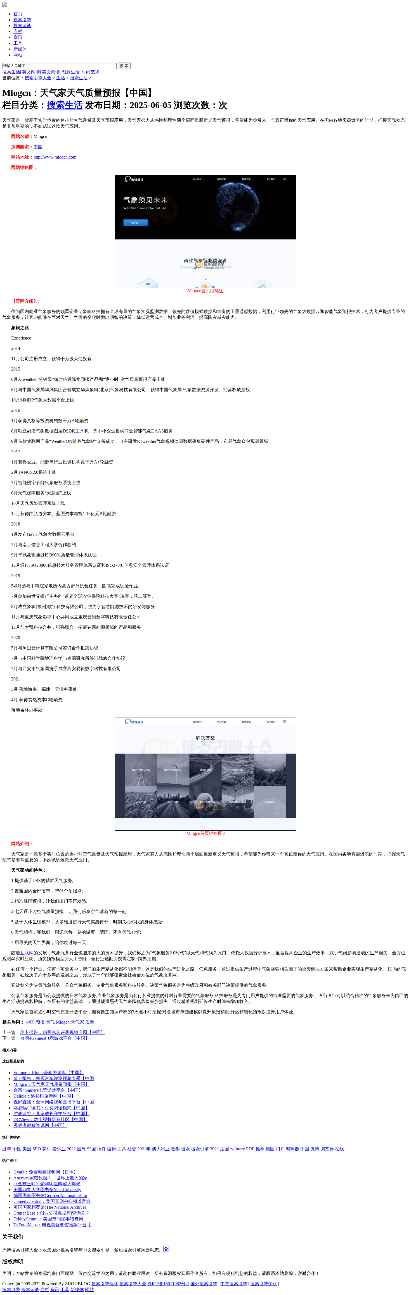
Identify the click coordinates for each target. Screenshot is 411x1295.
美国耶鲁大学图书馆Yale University (47, 1189)
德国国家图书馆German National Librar (50, 1195)
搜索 (185, 1148)
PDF (250, 1148)
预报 (40, 1022)
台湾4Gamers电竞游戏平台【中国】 (55, 1038)
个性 (16, 1148)
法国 (224, 1148)
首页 (17, 13)
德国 (270, 1148)
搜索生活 (11, 72)
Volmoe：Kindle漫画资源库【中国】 (48, 1072)
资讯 (17, 37)
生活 (60, 77)
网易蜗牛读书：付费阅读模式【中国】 (51, 1107)
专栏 (17, 31)
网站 (17, 54)
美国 (26, 1148)
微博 (314, 1148)
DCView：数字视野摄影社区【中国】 (50, 1119)
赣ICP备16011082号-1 (168, 1283)
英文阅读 (31, 72)
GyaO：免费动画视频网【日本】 (45, 1172)
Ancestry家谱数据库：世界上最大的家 (50, 1177)
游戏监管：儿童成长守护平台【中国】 (51, 1113)
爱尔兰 (59, 1148)
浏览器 (327, 1148)
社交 (131, 1148)
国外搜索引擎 (203, 1283)
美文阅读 (51, 72)
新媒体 (20, 49)
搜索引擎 (22, 19)
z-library (237, 1148)
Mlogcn (63, 1022)
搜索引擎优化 (104, 1283)
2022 (71, 1148)
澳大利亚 (161, 1148)
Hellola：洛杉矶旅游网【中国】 (44, 1096)
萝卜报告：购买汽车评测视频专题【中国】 (62, 1032)
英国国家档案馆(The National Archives (49, 1207)
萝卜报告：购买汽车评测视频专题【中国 (53, 1078)
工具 (17, 43)
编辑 (111, 1148)
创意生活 (71, 72)
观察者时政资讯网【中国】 (40, 1125)
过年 (6, 1148)
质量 (89, 1022)
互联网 (27, 952)
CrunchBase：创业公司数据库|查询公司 (51, 1213)
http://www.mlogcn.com (55, 157)
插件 (101, 1148)
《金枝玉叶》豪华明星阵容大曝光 (47, 1183)
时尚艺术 (91, 72)
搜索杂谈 (22, 25)
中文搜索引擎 (233, 1283)
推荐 (260, 1148)
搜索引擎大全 (38, 77)
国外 (81, 1148)
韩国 (91, 1148)
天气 (50, 1022)
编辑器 (292, 1148)
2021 (214, 1148)
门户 (280, 1148)
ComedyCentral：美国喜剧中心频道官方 (52, 1201)
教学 (175, 1148)
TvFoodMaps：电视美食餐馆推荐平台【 (52, 1224)
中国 (38, 146)
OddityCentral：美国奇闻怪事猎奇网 (48, 1219)
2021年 (144, 1148)
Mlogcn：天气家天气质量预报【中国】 (51, 1084)
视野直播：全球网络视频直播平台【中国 (53, 1102)
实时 (46, 1148)
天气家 (77, 1022)
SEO (36, 1148)
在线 (339, 1148)
